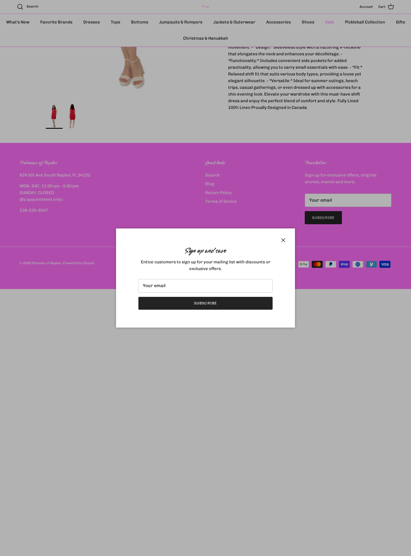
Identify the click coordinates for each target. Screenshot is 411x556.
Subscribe (205, 303)
